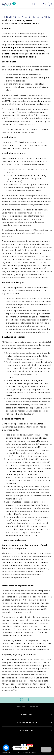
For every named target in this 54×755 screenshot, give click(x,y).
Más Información (27, 722)
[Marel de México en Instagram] (21, 699)
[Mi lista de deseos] (44, 3)
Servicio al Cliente (27, 707)
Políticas (27, 715)
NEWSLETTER (27, 730)
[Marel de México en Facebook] (28, 699)
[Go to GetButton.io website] (6, 752)
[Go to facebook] (6, 747)
